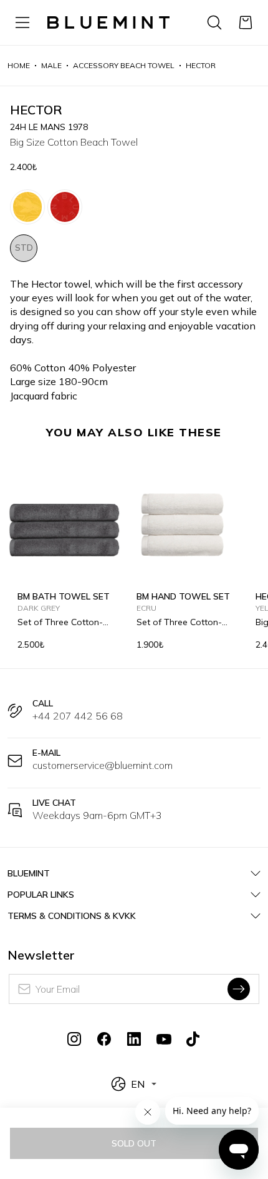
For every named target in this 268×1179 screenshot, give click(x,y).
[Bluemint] (108, 22)
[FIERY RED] (64, 206)
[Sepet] (246, 23)
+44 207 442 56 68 (77, 716)
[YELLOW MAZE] (27, 206)
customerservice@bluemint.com (102, 765)
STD (24, 248)
